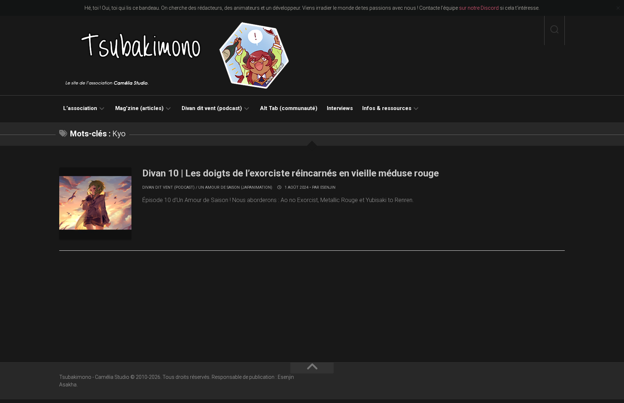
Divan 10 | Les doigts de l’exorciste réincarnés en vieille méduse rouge (290, 173)
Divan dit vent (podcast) (212, 108)
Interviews (340, 108)
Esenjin (327, 187)
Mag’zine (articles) (139, 108)
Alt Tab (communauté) (288, 108)
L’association (80, 108)
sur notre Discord (479, 8)
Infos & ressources (386, 108)
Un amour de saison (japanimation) (235, 187)
